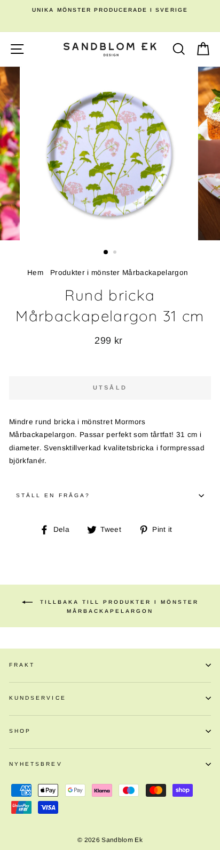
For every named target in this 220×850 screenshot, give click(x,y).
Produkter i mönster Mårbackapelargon (119, 273)
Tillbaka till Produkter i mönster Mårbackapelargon (118, 605)
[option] (110, 10)
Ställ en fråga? (53, 495)
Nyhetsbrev (35, 764)
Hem (35, 273)
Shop (20, 731)
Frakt (22, 665)
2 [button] (116, 253)
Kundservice (37, 698)
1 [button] (106, 252)
